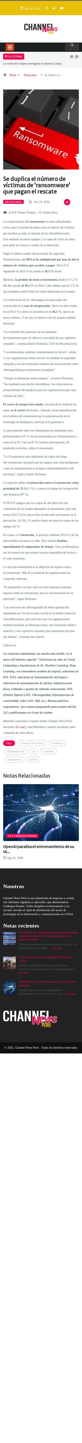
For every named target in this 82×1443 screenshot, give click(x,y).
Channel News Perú (32, 743)
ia (34, 751)
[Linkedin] (54, 8)
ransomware (14, 759)
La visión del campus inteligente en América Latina (32, 63)
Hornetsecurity (16, 751)
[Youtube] (61, 8)
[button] (72, 57)
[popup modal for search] (72, 47)
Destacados (30, 75)
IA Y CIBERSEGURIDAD (22, 836)
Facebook (57, 743)
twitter (33, 759)
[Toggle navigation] (10, 47)
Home (12, 75)
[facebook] (47, 8)
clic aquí (20, 727)
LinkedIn (48, 751)
